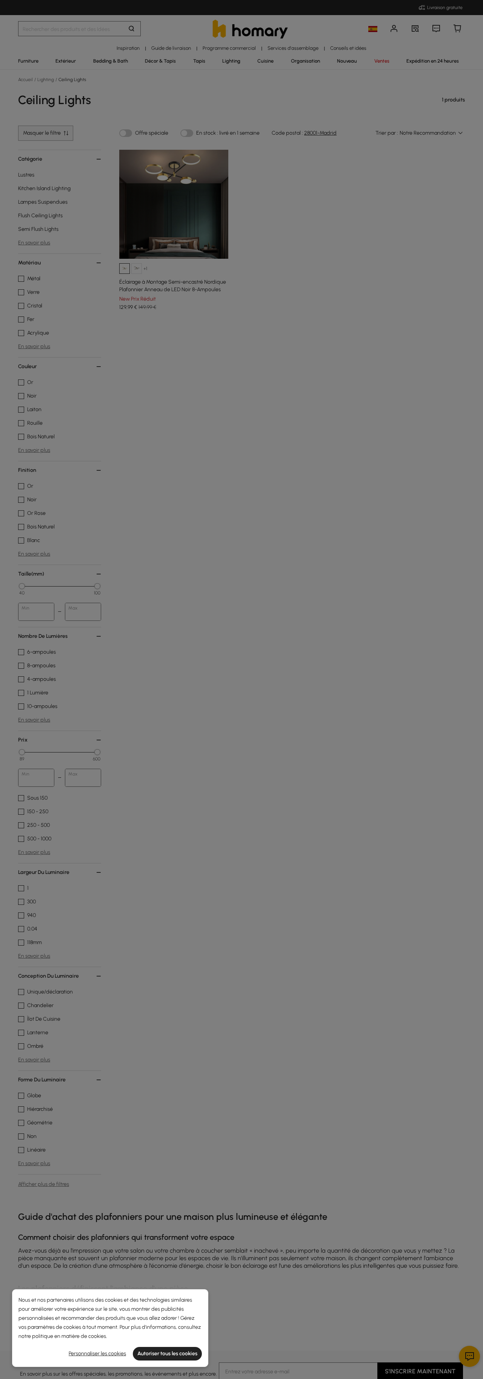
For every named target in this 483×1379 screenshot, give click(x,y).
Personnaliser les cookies (97, 1353)
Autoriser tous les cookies (167, 1353)
